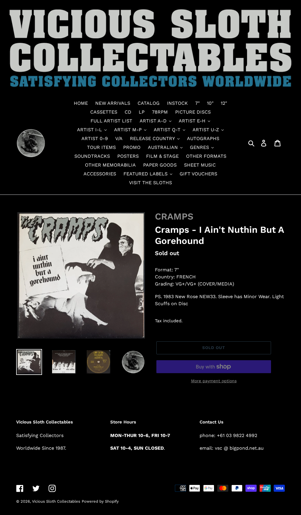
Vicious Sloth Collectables (56, 501)
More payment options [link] (214, 380)
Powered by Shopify (100, 501)
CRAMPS (174, 216)
